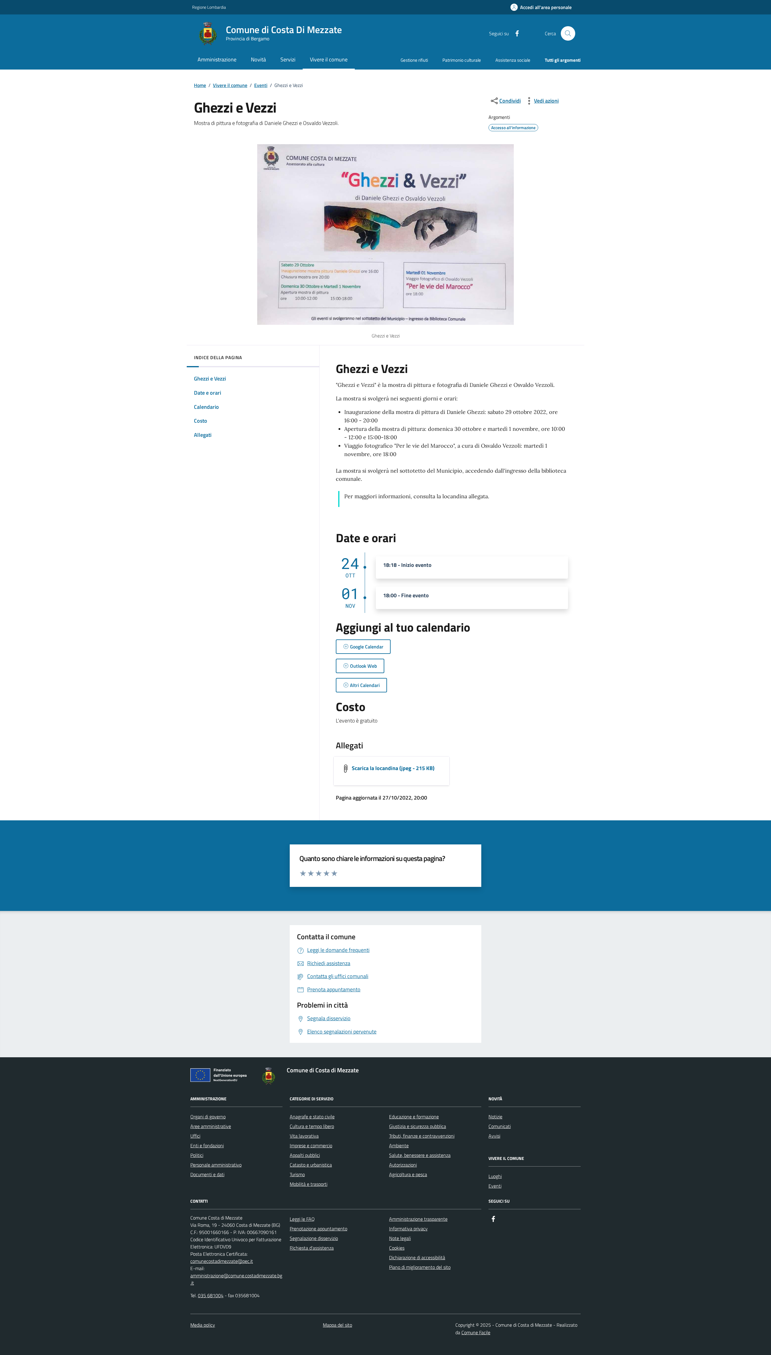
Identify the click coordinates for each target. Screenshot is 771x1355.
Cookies (396, 1247)
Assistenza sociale (512, 60)
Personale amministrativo (216, 1164)
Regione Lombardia (209, 7)
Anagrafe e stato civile (312, 1116)
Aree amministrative (210, 1126)
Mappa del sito (337, 1325)
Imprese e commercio (311, 1145)
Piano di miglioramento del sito (420, 1267)
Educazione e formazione (414, 1116)
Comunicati (500, 1126)
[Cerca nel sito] (568, 33)
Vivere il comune (230, 85)
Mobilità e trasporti (308, 1184)
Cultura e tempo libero (312, 1126)
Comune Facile (475, 1332)
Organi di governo (208, 1116)
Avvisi (494, 1135)
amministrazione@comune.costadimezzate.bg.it (236, 1279)
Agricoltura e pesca (408, 1174)
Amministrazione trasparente (418, 1219)
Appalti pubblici (305, 1155)
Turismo (297, 1174)
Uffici (195, 1135)
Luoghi (495, 1176)
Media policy (202, 1325)
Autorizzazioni (403, 1164)
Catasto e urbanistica (311, 1164)
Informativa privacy (408, 1228)
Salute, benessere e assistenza (420, 1155)
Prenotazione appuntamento (318, 1228)
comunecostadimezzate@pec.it (221, 1261)
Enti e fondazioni (207, 1145)
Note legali (400, 1238)
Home (200, 85)
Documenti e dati (207, 1174)
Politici (196, 1155)
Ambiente (399, 1145)
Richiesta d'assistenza (312, 1247)
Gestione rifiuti (414, 60)
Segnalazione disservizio (314, 1238)
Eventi (260, 85)
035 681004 (210, 1295)
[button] (541, 7)
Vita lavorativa (304, 1135)
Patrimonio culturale (461, 60)
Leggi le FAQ (302, 1219)
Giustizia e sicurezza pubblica (417, 1126)
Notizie (495, 1116)
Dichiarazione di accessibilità (417, 1257)
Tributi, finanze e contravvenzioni (421, 1135)
